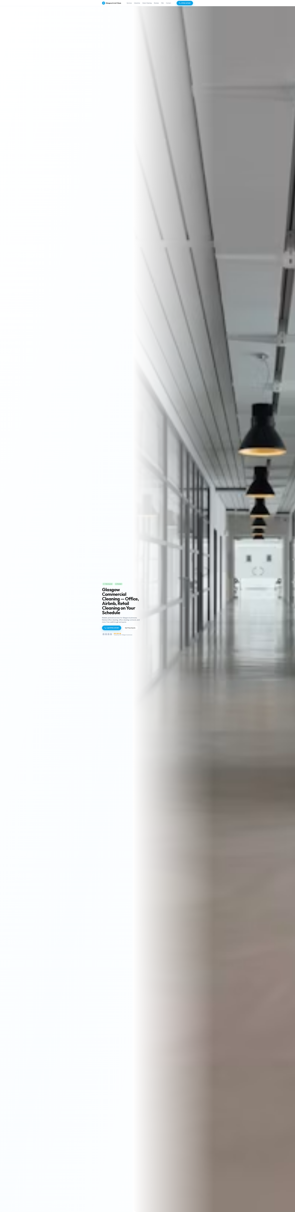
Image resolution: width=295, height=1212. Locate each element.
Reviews (156, 3)
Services (129, 3)
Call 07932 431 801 (113, 628)
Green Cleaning (147, 3)
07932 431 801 (186, 3)
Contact (168, 3)
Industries (137, 3)
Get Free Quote (130, 628)
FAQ (162, 3)
